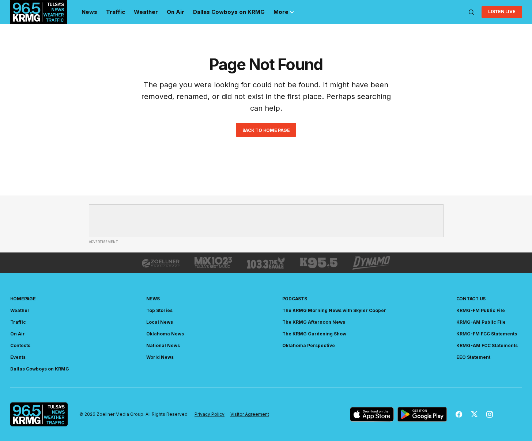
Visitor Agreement (249, 414)
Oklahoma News (165, 334)
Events (18, 357)
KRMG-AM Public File (481, 322)
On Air (17, 334)
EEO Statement (473, 357)
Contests (20, 345)
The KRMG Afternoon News (313, 322)
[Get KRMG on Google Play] (422, 414)
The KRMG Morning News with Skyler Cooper (334, 310)
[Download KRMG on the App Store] (372, 414)
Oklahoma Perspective (308, 345)
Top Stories (159, 310)
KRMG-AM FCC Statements (487, 345)
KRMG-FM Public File (480, 310)
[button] (471, 12)
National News (163, 345)
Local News (159, 322)
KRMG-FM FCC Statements (486, 334)
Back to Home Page (266, 130)
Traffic (18, 322)
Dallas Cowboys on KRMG (39, 369)
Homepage (23, 298)
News (153, 298)
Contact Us (471, 298)
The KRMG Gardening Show (314, 334)
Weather (20, 310)
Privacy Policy (210, 414)
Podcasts (294, 298)
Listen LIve (501, 11)
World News (160, 357)
